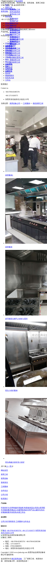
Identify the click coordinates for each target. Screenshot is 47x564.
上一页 (8, 466)
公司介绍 (8, 51)
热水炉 (7, 73)
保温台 (32, 508)
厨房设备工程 (15, 9)
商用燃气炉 (14, 21)
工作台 (7, 80)
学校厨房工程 (15, 30)
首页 (7, 5)
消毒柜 (7, 57)
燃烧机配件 (9, 75)
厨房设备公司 (15, 103)
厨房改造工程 (15, 14)
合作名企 (8, 67)
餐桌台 (7, 62)
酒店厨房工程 (15, 32)
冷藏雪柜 (8, 64)
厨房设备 (8, 16)
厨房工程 (8, 7)
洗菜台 (37, 508)
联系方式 (8, 53)
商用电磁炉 (14, 19)
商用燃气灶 (14, 23)
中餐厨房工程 (15, 37)
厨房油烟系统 (15, 12)
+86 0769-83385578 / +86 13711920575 (21, 530)
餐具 (7, 59)
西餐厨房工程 (15, 60)
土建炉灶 (8, 71)
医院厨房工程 (15, 62)
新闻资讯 (8, 46)
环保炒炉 (4, 508)
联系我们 (4, 499)
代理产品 (8, 69)
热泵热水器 (9, 78)
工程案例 (8, 28)
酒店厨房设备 (16, 559)
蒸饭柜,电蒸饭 (23, 508)
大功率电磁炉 (13, 508)
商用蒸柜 (13, 25)
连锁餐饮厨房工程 (17, 58)
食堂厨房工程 (15, 35)
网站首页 (4, 470)
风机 (7, 66)
